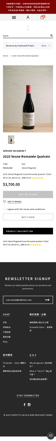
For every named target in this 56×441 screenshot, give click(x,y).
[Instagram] (29, 404)
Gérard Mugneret (14, 150)
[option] (28, 98)
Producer (7, 168)
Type (5, 164)
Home (5, 55)
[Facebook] (25, 404)
